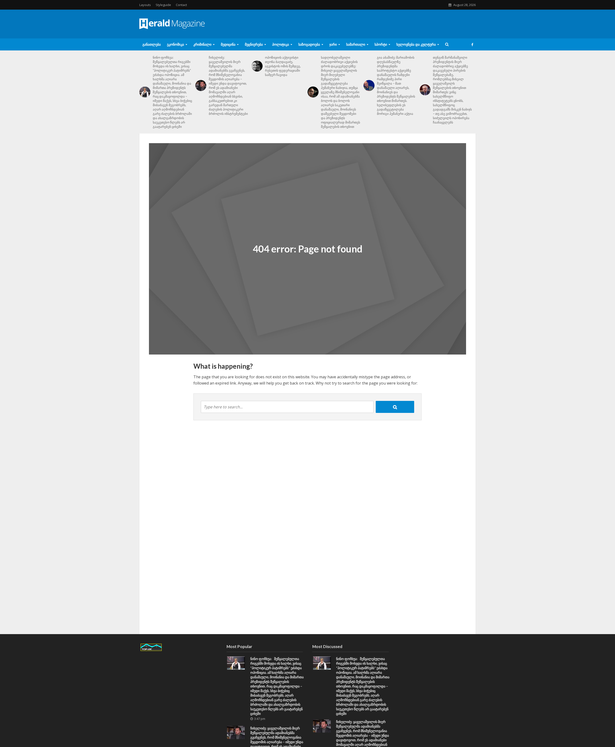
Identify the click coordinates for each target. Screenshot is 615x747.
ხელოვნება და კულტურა (416, 44)
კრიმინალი (202, 44)
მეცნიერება (254, 44)
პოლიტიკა (280, 44)
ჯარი (333, 44)
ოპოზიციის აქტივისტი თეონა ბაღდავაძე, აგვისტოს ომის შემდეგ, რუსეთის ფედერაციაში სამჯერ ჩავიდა (283, 66)
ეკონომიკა (175, 44)
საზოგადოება (309, 44)
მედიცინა (228, 44)
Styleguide (163, 5)
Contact (181, 5)
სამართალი (355, 44)
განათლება (151, 44)
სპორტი (381, 44)
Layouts (145, 5)
